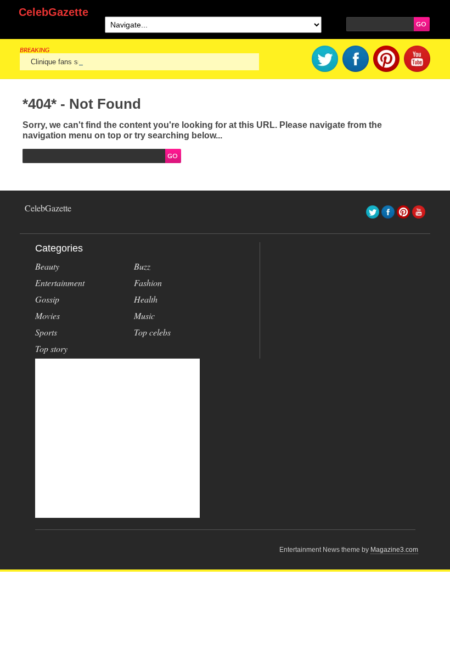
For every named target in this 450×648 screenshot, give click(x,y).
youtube (417, 59)
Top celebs (152, 332)
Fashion (148, 282)
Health (146, 299)
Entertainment (60, 282)
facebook (355, 59)
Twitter (325, 59)
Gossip (47, 299)
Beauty (47, 266)
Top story (51, 348)
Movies (47, 315)
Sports (46, 332)
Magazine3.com (394, 550)
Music (144, 315)
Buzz (142, 266)
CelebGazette (53, 12)
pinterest (386, 59)
